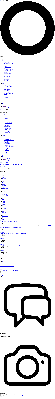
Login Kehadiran (15, 270)
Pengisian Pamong (4, 189)
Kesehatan (3, 201)
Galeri (3, 102)
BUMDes (3, 192)
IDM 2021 (7, 97)
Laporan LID (5, 94)
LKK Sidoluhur (4, 208)
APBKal (3, 187)
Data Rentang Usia (6, 78)
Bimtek (3, 183)
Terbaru (3, 177)
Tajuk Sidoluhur (4, 193)
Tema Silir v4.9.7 (26, 395)
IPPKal (3, 218)
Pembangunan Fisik (4, 190)
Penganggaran (6, 66)
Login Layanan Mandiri (4, 270)
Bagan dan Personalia (7, 84)
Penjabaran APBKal (5, 188)
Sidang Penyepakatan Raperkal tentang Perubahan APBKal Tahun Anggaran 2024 (11, 245)
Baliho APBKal (6, 72)
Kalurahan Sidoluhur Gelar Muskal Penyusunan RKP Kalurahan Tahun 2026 (10, 239)
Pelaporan (5, 68)
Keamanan (3, 207)
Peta (2, 103)
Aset (2, 182)
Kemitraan (3, 106)
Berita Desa (3, 191)
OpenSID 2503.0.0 (17, 395)
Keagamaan (3, 203)
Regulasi (3, 82)
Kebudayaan (4, 206)
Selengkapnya (49, 225)
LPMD (3, 199)
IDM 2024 (7, 99)
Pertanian (3, 204)
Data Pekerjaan (6, 80)
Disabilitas (3, 205)
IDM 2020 (7, 96)
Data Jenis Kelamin (6, 77)
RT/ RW (3, 181)
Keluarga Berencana (5, 209)
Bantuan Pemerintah (5, 195)
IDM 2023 (7, 98)
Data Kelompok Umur (7, 75)
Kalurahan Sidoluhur (12, 395)
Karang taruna (4, 200)
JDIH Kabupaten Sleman (7, 73)
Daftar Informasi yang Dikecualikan (9, 93)
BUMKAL (3, 104)
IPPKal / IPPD (7, 71)
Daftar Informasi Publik (7, 92)
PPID (3, 83)
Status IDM (5, 95)
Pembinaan (3, 197)
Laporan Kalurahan (4, 215)
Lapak (3, 101)
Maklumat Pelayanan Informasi (8, 86)
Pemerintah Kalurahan (7, 62)
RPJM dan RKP (4, 186)
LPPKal (3, 217)
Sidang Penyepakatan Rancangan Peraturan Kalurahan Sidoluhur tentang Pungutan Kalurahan (13, 233)
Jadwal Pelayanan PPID (7, 85)
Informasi (3, 210)
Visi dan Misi (5, 61)
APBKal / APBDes (8, 67)
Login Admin (10, 270)
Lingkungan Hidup (4, 194)
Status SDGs (5, 100)
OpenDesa (22, 395)
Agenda (3, 219)
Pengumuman (4, 212)
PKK (2, 198)
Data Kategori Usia (6, 79)
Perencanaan (5, 65)
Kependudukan (4, 185)
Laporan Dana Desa (8, 70)
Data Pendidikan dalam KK (7, 81)
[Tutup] (1, 269)
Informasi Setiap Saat (7, 90)
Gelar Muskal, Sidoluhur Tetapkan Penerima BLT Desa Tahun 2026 (9, 221)
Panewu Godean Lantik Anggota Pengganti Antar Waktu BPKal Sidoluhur (10, 227)
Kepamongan (4, 180)
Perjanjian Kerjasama (7, 107)
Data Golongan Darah (7, 76)
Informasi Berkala (6, 88)
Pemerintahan (4, 178)
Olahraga (3, 202)
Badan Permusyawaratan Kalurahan (9, 63)
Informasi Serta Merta (7, 89)
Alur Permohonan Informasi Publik (8, 87)
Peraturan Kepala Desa (5, 214)
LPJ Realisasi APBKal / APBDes (10, 69)
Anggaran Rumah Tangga (7, 105)
